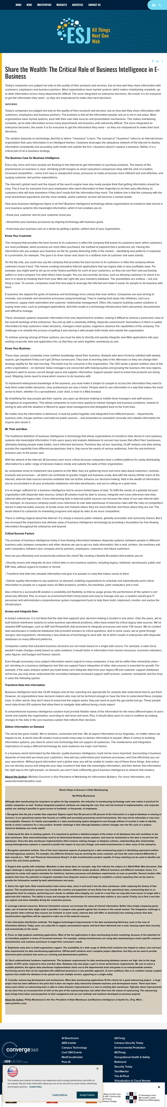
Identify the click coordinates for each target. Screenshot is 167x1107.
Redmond (120, 1062)
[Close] (97, 1068)
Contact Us (94, 5)
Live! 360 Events (72, 1052)
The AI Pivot (121, 1076)
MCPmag (120, 1052)
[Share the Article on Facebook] (152, 61)
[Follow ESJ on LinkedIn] (154, 6)
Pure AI (66, 1062)
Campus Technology (74, 1048)
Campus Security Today (128, 1043)
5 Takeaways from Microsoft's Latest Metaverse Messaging (149, 1098)
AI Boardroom (70, 1038)
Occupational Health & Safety (132, 1057)
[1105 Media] (15, 1062)
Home (19, 5)
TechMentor (121, 1071)
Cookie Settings (59, 1094)
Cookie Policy (35, 1086)
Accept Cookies (87, 1095)
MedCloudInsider (72, 1057)
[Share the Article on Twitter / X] (162, 61)
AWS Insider (69, 1043)
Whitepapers (44, 5)
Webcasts (61, 5)
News (29, 5)
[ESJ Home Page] (7, 5)
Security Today (123, 1067)
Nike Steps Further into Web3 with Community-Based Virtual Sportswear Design (110, 1098)
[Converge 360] (20, 1050)
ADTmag (119, 1038)
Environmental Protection (129, 1048)
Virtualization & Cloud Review (132, 1081)
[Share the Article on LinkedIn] (157, 61)
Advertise (77, 5)
